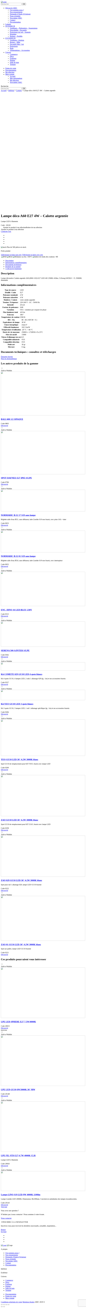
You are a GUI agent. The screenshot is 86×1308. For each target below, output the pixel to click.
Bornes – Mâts (15, 42)
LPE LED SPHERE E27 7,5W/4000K (18, 1021)
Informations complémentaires (16, 263)
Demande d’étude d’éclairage (20, 14)
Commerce (14, 54)
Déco (12, 56)
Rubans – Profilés (16, 36)
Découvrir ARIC (11, 8)
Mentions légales (28, 1302)
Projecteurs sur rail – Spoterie (20, 32)
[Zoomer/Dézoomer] (2, 1304)
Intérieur (11, 91)
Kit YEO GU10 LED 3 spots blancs (17, 704)
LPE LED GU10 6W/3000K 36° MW (18, 1089)
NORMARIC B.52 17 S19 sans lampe (18, 515)
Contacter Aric (6, 231)
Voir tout (4, 1207)
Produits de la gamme (13, 267)
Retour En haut (3, 1231)
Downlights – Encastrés (18, 30)
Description (9, 261)
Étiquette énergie (7, 357)
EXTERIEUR (10, 38)
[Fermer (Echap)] (8, 1304)
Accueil (3, 91)
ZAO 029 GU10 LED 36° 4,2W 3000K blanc (21, 880)
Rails (11, 48)
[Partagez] (6, 1304)
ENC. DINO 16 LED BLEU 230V (16, 610)
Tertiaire (13, 64)
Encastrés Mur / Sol (17, 44)
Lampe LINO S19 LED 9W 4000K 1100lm (20, 1194)
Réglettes (13, 34)
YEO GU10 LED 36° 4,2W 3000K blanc (19, 759)
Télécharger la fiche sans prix (11, 255)
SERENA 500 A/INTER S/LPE (15, 650)
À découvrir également (13, 269)
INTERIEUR (10, 26)
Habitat (12, 60)
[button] (21, 227)
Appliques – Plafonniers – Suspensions (23, 28)
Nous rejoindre (15, 16)
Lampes (8, 24)
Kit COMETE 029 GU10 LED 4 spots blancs (21, 674)
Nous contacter (6, 1218)
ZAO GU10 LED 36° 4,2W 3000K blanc (19, 820)
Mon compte (9, 1298)
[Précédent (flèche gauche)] (2, 1306)
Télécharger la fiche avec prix (32, 255)
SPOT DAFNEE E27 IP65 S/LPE (16, 478)
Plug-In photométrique (9, 359)
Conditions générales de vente (11, 1302)
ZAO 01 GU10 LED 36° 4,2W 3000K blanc (21, 944)
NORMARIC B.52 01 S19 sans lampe (18, 556)
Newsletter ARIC (16, 18)
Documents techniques (13, 265)
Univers (8, 52)
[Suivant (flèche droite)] (4, 1306)
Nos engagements (16, 12)
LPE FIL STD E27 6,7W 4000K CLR (18, 1155)
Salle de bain (14, 62)
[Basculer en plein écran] (4, 1304)
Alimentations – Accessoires (20, 50)
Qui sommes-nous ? (17, 10)
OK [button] (24, 4)
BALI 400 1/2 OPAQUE (12, 419)
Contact (12, 20)
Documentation (15, 22)
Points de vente (10, 1296)
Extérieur (13, 58)
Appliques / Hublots (17, 40)
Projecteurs (14, 46)
